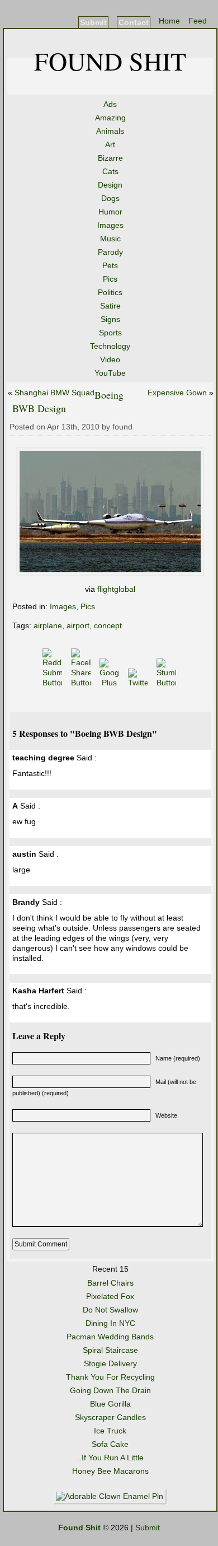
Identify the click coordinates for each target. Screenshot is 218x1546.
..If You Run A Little (110, 1457)
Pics (110, 278)
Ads (110, 104)
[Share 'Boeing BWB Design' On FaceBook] (82, 682)
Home (169, 20)
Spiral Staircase (110, 1350)
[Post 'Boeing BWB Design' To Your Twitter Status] (139, 682)
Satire (110, 305)
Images (110, 225)
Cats (110, 171)
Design (110, 184)
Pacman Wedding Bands (110, 1336)
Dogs (110, 198)
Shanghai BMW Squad (54, 392)
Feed (197, 20)
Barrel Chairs (110, 1282)
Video (110, 359)
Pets (110, 265)
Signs (110, 319)
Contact (134, 22)
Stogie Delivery (110, 1363)
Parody (110, 251)
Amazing (110, 117)
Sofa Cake (110, 1444)
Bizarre (110, 157)
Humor (110, 211)
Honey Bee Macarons (110, 1470)
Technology (110, 346)
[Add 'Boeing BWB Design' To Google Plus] (110, 682)
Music (110, 238)
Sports (110, 332)
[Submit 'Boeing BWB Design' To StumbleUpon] (167, 682)
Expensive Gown (177, 392)
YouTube (110, 372)
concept (108, 625)
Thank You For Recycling (110, 1376)
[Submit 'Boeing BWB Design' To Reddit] (53, 682)
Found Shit (110, 60)
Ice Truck (110, 1430)
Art (110, 144)
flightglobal (116, 589)
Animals (110, 131)
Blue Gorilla (110, 1403)
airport (78, 625)
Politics (110, 292)
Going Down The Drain (110, 1390)
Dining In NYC (110, 1323)
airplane (48, 625)
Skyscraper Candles (110, 1417)
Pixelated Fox (110, 1296)
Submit (93, 22)
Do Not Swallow (110, 1309)
